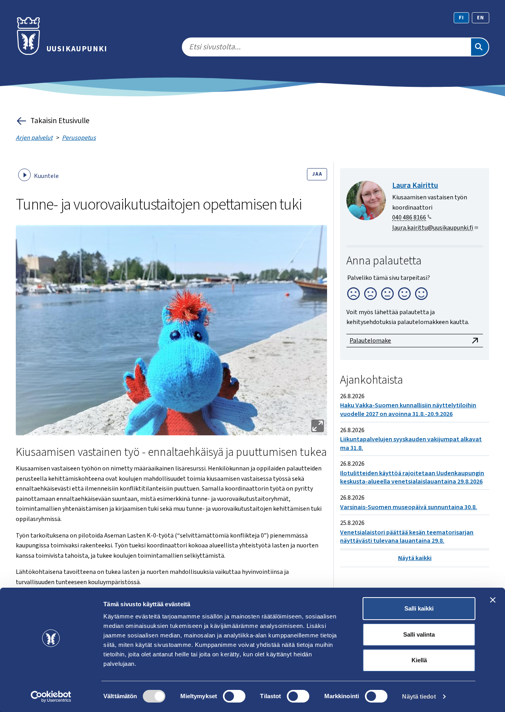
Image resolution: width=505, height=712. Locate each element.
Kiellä (419, 660)
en (480, 17)
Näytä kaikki (415, 558)
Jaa (317, 174)
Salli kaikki (419, 608)
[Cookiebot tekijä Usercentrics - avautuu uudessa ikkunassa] (51, 697)
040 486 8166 (409, 217)
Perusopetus (79, 137)
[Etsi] (479, 46)
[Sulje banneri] (493, 600)
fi (461, 17)
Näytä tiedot (419, 696)
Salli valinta (419, 634)
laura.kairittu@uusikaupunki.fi (432, 227)
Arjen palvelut (34, 137)
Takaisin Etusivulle (60, 120)
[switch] (234, 696)
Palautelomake (370, 340)
